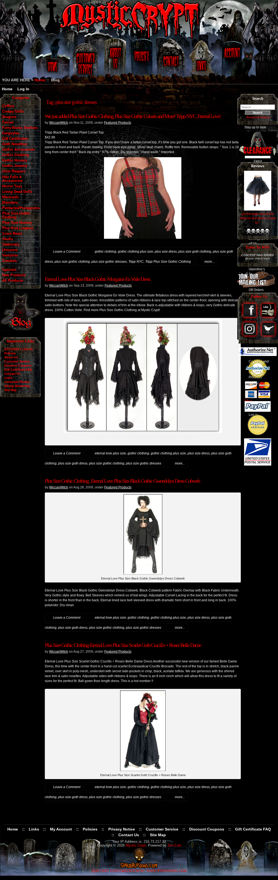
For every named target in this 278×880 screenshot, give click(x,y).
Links (202, 60)
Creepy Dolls (13, 111)
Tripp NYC (136, 262)
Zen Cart (174, 845)
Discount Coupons (17, 365)
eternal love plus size (110, 453)
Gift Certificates (15, 139)
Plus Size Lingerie (17, 228)
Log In (23, 89)
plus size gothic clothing (72, 262)
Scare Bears (12, 234)
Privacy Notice (121, 829)
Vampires (10, 255)
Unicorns (9, 250)
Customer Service (86, 60)
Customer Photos (17, 381)
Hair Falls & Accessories (12, 179)
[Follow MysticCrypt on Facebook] (250, 317)
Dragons (9, 117)
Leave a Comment (66, 251)
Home (51, 60)
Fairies (8, 122)
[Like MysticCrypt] (268, 317)
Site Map (10, 390)
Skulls (7, 239)
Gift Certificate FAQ (18, 369)
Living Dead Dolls (17, 192)
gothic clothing (105, 251)
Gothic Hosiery (14, 160)
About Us (115, 60)
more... (209, 262)
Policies (141, 60)
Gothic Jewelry (14, 166)
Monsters (10, 202)
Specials (9, 270)
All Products (12, 281)
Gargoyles (10, 133)
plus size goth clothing (194, 251)
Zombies (9, 261)
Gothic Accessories (18, 149)
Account (231, 60)
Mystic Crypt (136, 845)
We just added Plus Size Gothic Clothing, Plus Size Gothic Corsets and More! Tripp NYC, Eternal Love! (133, 116)
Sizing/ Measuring (17, 386)
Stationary (10, 244)
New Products (14, 275)
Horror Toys (12, 186)
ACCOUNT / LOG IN (18, 349)
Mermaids (10, 197)
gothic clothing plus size (135, 251)
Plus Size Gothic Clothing (16, 215)
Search (257, 99)
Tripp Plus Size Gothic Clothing (168, 262)
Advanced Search (258, 117)
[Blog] (20, 329)
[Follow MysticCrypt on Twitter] (268, 336)
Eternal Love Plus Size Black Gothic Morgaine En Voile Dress (97, 279)
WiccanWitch (58, 123)
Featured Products (117, 123)
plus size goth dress (72, 463)
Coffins (8, 106)
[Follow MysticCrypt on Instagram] (250, 336)
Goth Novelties (14, 144)
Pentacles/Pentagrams (20, 208)
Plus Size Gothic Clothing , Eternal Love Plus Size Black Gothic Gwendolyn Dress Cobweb (122, 481)
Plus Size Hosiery (17, 223)
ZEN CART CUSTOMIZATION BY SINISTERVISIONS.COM (139, 871)
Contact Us (170, 60)
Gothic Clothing (15, 155)
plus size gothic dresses (109, 262)
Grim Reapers (13, 171)
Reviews (257, 166)
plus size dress (166, 251)
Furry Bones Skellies (19, 128)
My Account (61, 829)
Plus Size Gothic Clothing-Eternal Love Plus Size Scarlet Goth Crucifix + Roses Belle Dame (123, 645)
